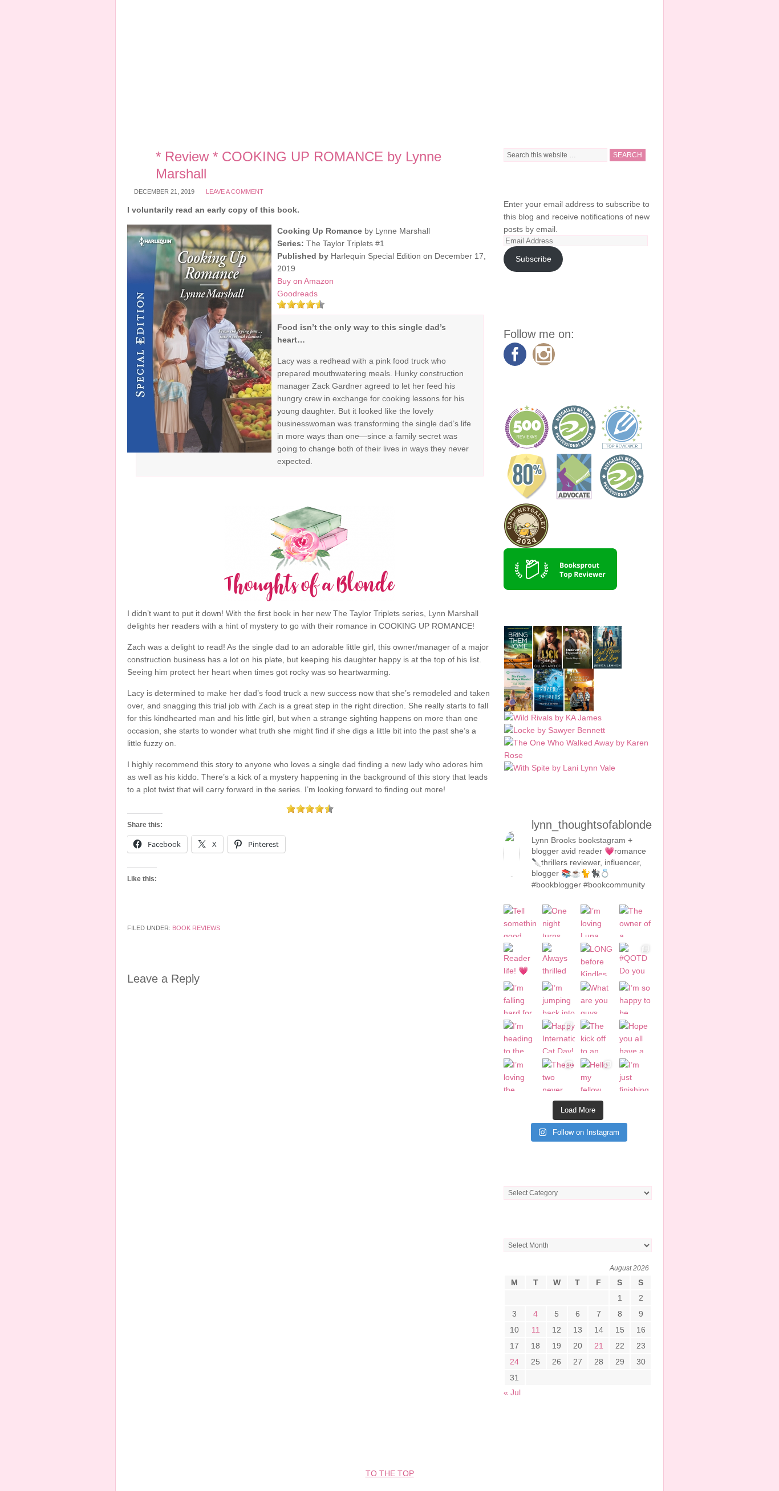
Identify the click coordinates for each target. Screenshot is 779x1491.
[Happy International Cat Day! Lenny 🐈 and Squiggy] (558, 1036)
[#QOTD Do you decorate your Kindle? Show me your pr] (635, 959)
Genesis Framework (466, 1439)
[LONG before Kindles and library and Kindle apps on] (597, 959)
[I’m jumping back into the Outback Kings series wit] (558, 998)
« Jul (512, 1392)
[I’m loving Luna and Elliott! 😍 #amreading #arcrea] (597, 921)
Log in (590, 1439)
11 (535, 1329)
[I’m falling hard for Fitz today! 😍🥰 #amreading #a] (520, 998)
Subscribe (533, 258)
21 (598, 1345)
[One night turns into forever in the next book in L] (558, 921)
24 (514, 1361)
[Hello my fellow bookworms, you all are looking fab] (597, 1074)
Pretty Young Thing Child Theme (331, 1439)
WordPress (544, 1439)
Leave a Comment (234, 191)
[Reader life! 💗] (520, 959)
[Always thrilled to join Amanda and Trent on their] (558, 959)
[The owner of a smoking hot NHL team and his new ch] (635, 921)
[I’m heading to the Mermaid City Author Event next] (520, 1036)
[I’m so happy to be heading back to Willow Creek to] (635, 998)
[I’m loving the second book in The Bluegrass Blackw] (520, 1074)
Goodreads (297, 293)
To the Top (390, 1473)
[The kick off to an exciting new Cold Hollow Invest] (597, 1036)
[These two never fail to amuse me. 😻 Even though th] (558, 1074)
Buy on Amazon (305, 281)
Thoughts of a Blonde (389, 68)
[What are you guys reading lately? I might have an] (597, 998)
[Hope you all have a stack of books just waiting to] (635, 1036)
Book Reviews (196, 927)
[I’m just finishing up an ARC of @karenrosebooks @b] (635, 1074)
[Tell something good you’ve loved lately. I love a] (520, 921)
